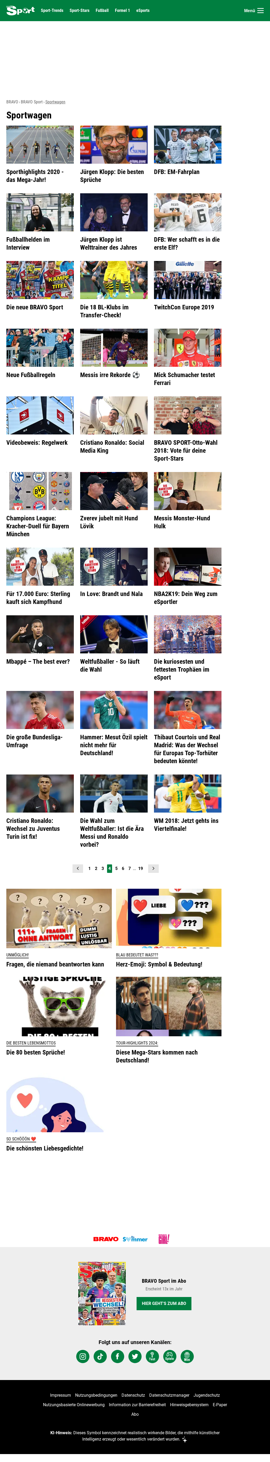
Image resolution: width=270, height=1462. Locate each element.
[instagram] (82, 1356)
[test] (152, 1356)
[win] (187, 1356)
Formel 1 (122, 10)
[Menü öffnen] (260, 10)
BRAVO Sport (32, 101)
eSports (143, 10)
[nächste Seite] (153, 868)
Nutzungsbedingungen (96, 1395)
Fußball (102, 10)
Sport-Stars (79, 10)
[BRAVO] (106, 1239)
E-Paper (220, 1404)
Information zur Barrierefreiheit (137, 1404)
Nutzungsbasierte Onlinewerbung (74, 1404)
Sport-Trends (52, 10)
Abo (135, 1414)
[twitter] (135, 1356)
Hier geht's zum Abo (164, 1303)
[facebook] (117, 1356)
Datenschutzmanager (169, 1395)
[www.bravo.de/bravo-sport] (20, 10)
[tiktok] (100, 1356)
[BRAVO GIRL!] (164, 1239)
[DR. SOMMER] (135, 1239)
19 (140, 868)
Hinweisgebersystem (189, 1404)
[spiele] (169, 1356)
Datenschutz (133, 1395)
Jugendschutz (207, 1395)
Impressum (60, 1395)
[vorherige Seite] (78, 868)
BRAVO (12, 101)
